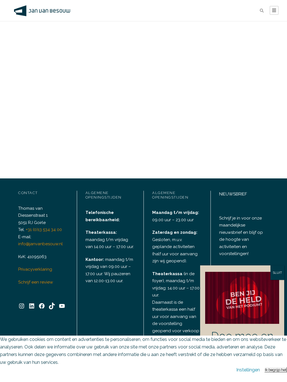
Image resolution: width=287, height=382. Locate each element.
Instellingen (248, 369)
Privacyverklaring (35, 269)
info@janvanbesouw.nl (40, 243)
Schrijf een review (35, 282)
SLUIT (277, 273)
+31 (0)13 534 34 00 (44, 229)
